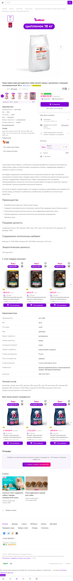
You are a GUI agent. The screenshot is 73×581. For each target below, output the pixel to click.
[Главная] (3, 578)
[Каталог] (16, 578)
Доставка (53, 524)
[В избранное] (63, 89)
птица (41, 345)
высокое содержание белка (48, 367)
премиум (42, 358)
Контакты (44, 528)
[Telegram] (8, 533)
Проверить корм (8, 528)
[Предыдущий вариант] (2, 96)
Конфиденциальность (56, 563)
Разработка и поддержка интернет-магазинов (16, 558)
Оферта (68, 563)
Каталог (5, 524)
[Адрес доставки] (10, 578)
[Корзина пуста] (30, 578)
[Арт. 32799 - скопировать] (27, 89)
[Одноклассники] (12, 533)
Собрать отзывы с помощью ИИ (38, 464)
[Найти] (69, 2)
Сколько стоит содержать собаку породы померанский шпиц (12, 495)
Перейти (49, 148)
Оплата (43, 524)
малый (41, 341)
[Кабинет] (36, 578)
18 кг (40, 323)
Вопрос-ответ (23, 528)
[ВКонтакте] (4, 533)
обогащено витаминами (53, 370)
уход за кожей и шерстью (47, 349)
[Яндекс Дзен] (17, 533)
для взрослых (43, 336)
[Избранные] (23, 578)
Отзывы (35, 528)
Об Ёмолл (33, 524)
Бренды (15, 524)
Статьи (24, 524)
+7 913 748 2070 (8, 538)
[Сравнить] (66, 89)
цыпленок (42, 332)
